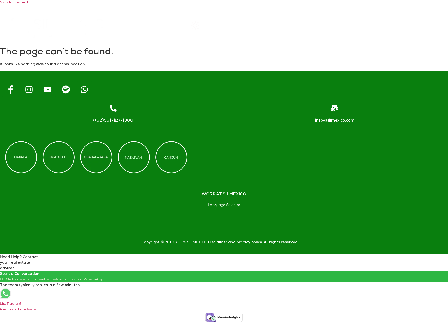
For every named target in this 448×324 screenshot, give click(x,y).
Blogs (425, 25)
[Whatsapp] (84, 89)
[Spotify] (66, 89)
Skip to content (14, 2)
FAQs (315, 25)
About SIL (262, 25)
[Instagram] (29, 89)
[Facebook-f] (10, 89)
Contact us (370, 25)
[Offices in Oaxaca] (21, 157)
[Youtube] (47, 89)
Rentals (206, 25)
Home (154, 25)
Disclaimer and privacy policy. (235, 242)
